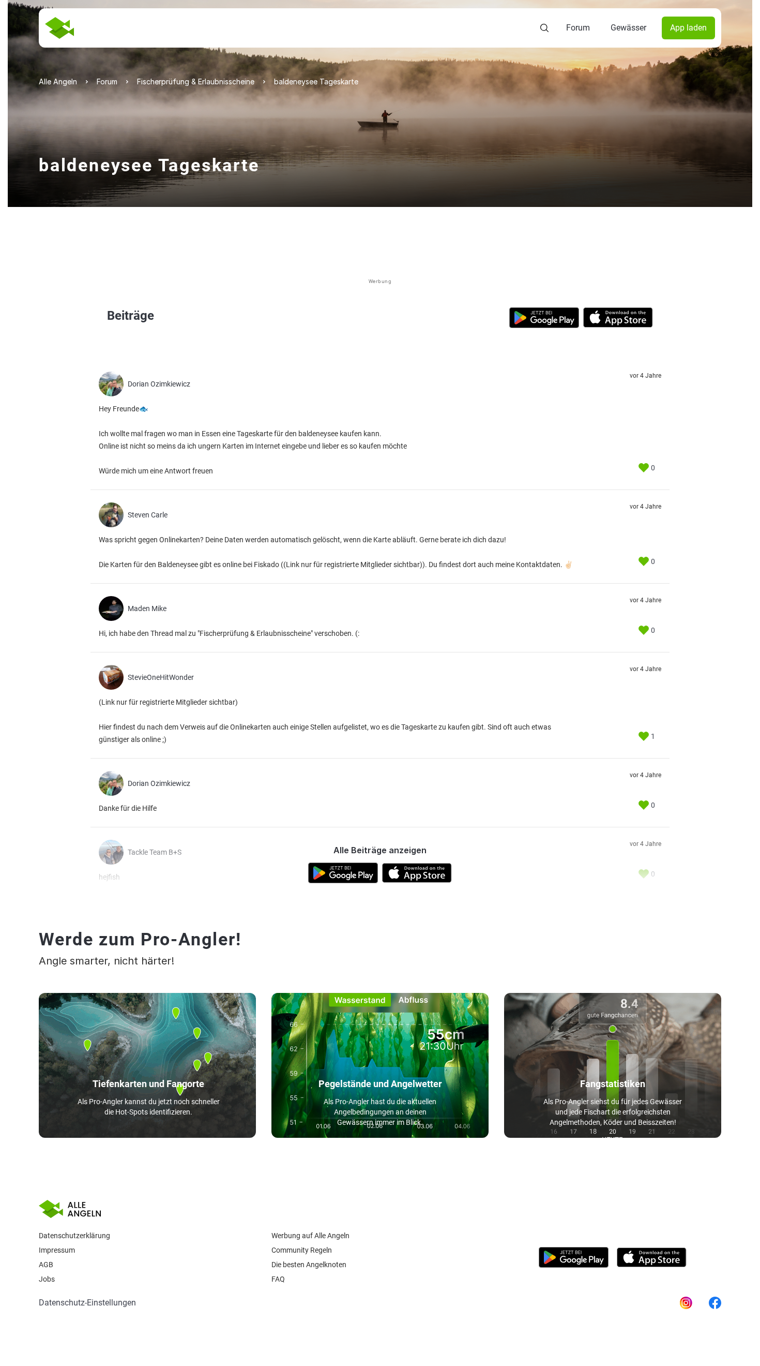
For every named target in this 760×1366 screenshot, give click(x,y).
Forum (578, 28)
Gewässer (628, 28)
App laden (688, 28)
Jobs (47, 1279)
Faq (278, 1279)
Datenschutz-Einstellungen (87, 1303)
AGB (46, 1264)
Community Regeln (301, 1250)
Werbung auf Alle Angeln (310, 1235)
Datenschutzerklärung (74, 1235)
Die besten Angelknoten (308, 1264)
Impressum (57, 1250)
